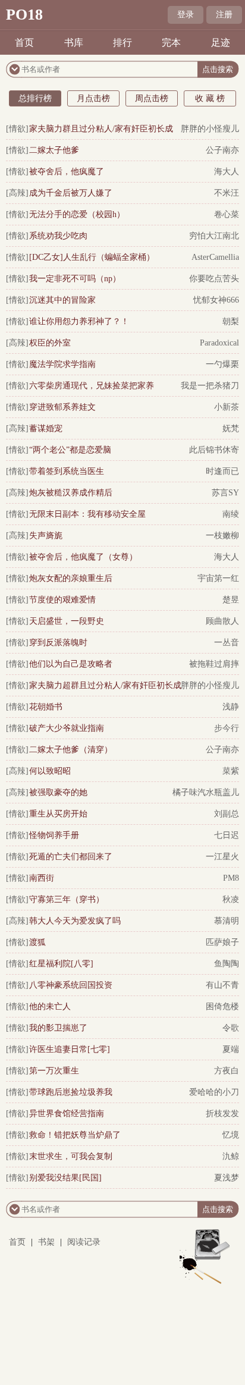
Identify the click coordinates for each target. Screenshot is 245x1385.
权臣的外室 (50, 342)
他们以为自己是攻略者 (70, 663)
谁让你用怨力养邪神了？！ (79, 321)
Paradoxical (219, 342)
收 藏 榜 (210, 98)
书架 (46, 1242)
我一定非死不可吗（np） (75, 278)
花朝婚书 (45, 706)
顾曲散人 (222, 621)
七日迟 (226, 835)
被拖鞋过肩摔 (214, 663)
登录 (185, 14)
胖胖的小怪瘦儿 (210, 128)
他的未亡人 (50, 1006)
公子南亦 (222, 150)
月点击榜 (93, 98)
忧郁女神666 (216, 300)
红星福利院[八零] (61, 963)
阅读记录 (83, 1242)
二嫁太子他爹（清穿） (70, 749)
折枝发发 (222, 1113)
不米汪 (226, 193)
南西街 (41, 878)
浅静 (230, 706)
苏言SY (225, 492)
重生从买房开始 (58, 813)
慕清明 (226, 920)
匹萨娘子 (222, 942)
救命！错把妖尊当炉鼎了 (75, 1134)
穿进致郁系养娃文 (62, 407)
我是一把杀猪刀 (210, 385)
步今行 (226, 728)
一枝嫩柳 (222, 535)
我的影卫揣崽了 (58, 1027)
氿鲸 (230, 1156)
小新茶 (226, 407)
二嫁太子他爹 (54, 150)
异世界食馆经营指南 (66, 1113)
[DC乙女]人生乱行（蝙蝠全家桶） (92, 257)
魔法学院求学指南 (62, 364)
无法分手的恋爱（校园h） (77, 214)
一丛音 (226, 642)
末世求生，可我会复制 (70, 1156)
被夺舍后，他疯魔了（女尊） (83, 556)
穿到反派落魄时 (58, 642)
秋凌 (230, 899)
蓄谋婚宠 (45, 428)
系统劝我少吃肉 (58, 235)
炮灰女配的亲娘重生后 (70, 578)
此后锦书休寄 (214, 449)
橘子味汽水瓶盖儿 (205, 792)
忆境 (230, 1134)
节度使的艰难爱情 (62, 599)
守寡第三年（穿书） (66, 899)
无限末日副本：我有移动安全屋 (87, 514)
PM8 (231, 878)
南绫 (230, 514)
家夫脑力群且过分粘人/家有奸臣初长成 (101, 128)
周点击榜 (151, 98)
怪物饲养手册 (54, 835)
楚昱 (230, 599)
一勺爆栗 (222, 364)
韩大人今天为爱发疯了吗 (75, 920)
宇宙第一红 (218, 578)
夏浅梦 (226, 1177)
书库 (73, 42)
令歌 (230, 1027)
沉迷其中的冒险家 (62, 300)
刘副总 (226, 813)
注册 (224, 14)
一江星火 (222, 856)
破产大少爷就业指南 (66, 728)
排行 (122, 42)
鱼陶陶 (226, 963)
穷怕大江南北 (214, 235)
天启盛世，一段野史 (66, 621)
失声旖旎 (45, 535)
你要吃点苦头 (214, 278)
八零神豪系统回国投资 (70, 985)
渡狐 (37, 942)
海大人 (226, 171)
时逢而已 (222, 471)
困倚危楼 (222, 1006)
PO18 (24, 14)
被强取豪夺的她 (58, 792)
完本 (171, 42)
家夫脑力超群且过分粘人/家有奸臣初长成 (105, 685)
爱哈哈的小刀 (214, 1092)
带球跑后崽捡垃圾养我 (70, 1092)
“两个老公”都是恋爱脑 (70, 449)
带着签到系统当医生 (66, 471)
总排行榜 (35, 98)
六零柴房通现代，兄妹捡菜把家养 (91, 385)
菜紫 (230, 771)
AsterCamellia (215, 257)
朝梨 (230, 321)
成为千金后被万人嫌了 (70, 193)
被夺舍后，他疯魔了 (66, 171)
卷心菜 (226, 214)
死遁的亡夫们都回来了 (70, 856)
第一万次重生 (54, 1070)
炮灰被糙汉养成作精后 (70, 492)
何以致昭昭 (50, 771)
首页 (24, 42)
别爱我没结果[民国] (65, 1177)
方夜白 (226, 1070)
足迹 (220, 42)
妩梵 (230, 428)
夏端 (230, 1049)
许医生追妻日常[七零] (69, 1049)
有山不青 (222, 985)
